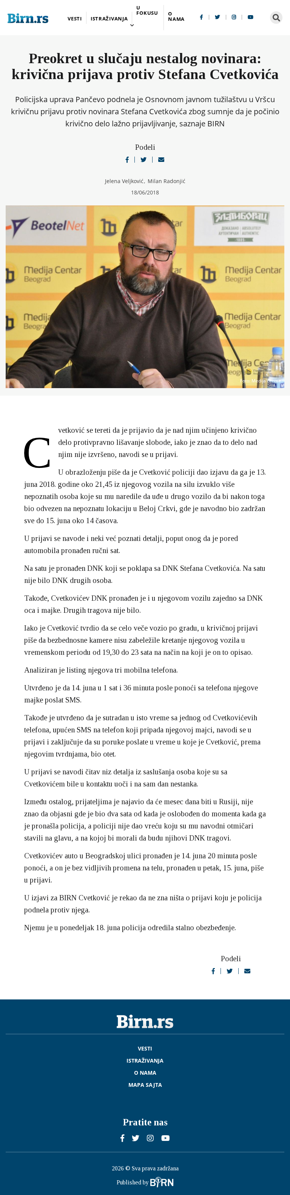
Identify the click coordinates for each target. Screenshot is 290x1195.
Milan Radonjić (166, 181)
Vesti (75, 19)
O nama (176, 16)
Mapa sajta (145, 1085)
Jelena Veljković (125, 181)
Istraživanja (109, 19)
